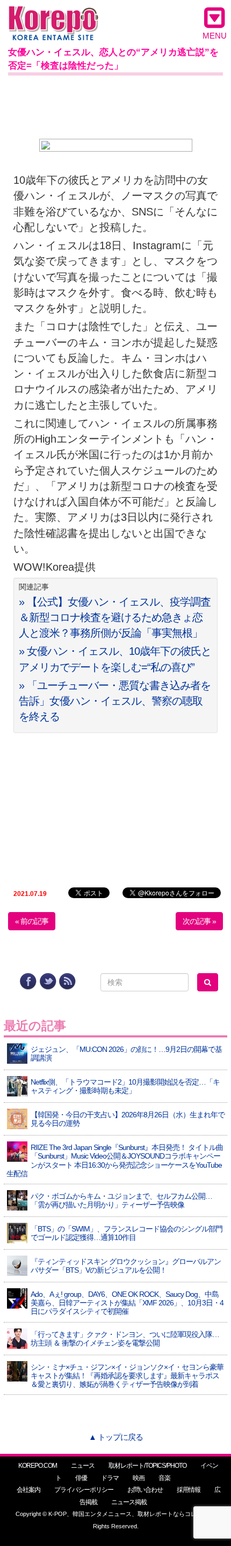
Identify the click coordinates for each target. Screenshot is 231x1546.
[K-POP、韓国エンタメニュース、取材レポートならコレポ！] (53, 16)
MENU (215, 35)
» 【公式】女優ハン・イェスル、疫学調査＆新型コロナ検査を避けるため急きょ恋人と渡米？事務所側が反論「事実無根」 (115, 617)
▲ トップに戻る (116, 1437)
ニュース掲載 (129, 1502)
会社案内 (28, 1489)
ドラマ (110, 1478)
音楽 (164, 1478)
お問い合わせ (145, 1489)
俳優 (81, 1478)
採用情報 (188, 1489)
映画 (139, 1478)
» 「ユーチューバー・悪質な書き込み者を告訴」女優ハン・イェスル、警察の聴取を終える (115, 701)
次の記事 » (199, 921)
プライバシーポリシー (83, 1489)
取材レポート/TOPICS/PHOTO (147, 1465)
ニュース (83, 1465)
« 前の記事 (31, 921)
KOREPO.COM (37, 1465)
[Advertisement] (115, 105)
